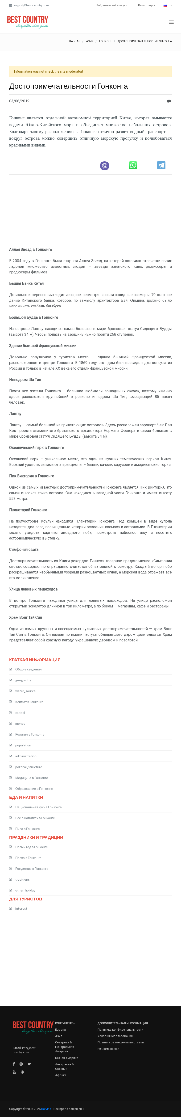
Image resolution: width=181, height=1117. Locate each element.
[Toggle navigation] (171, 22)
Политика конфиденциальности (120, 1029)
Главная (74, 41)
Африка (60, 1075)
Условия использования (115, 1036)
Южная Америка (66, 1058)
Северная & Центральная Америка (64, 1047)
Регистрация (146, 5)
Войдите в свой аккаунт (111, 5)
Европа (60, 1029)
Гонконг (105, 41)
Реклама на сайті (110, 1048)
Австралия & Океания (64, 1067)
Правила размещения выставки (121, 1042)
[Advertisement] (90, 211)
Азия (90, 41)
